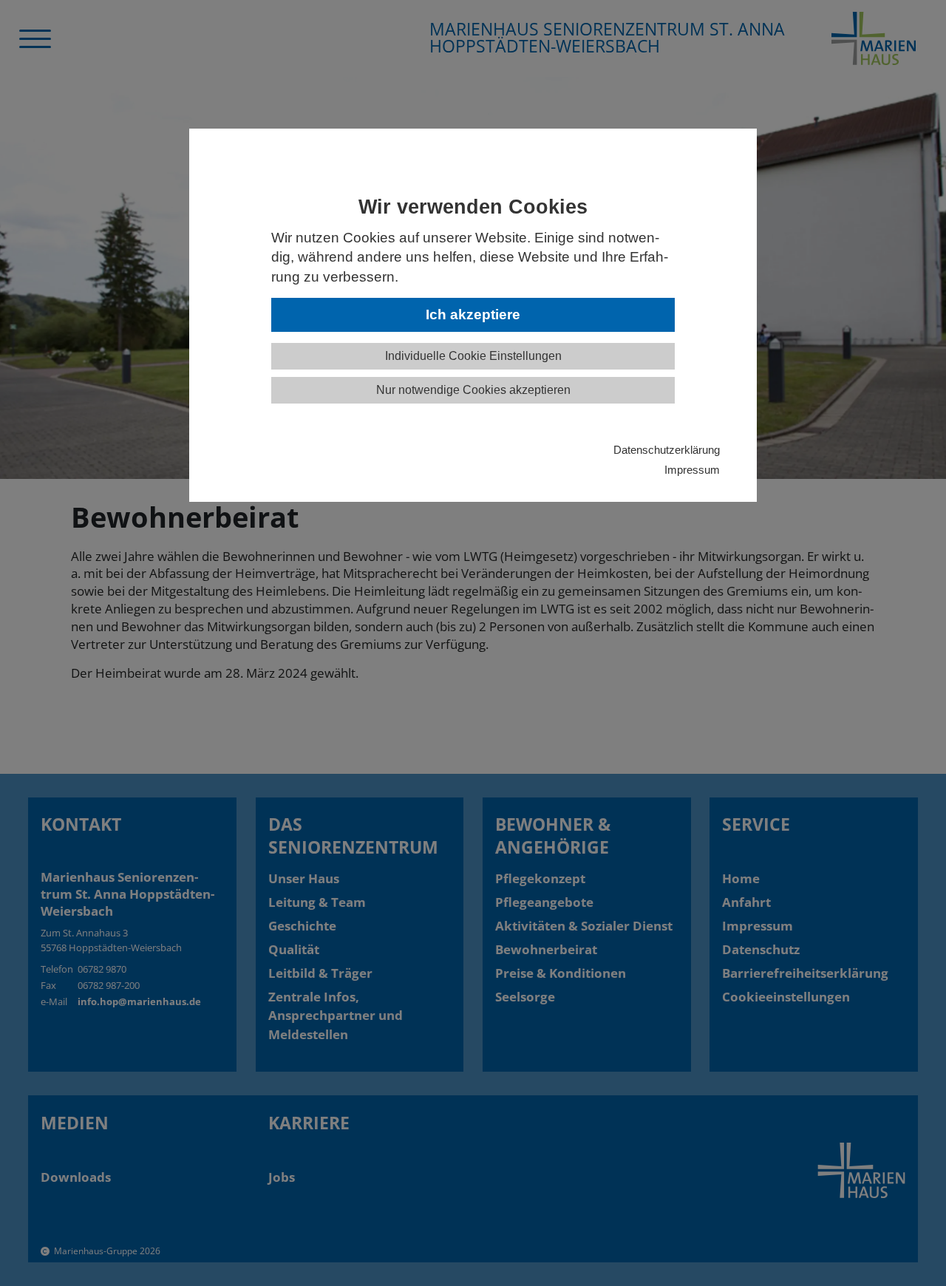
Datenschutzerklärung (666, 449)
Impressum (692, 469)
